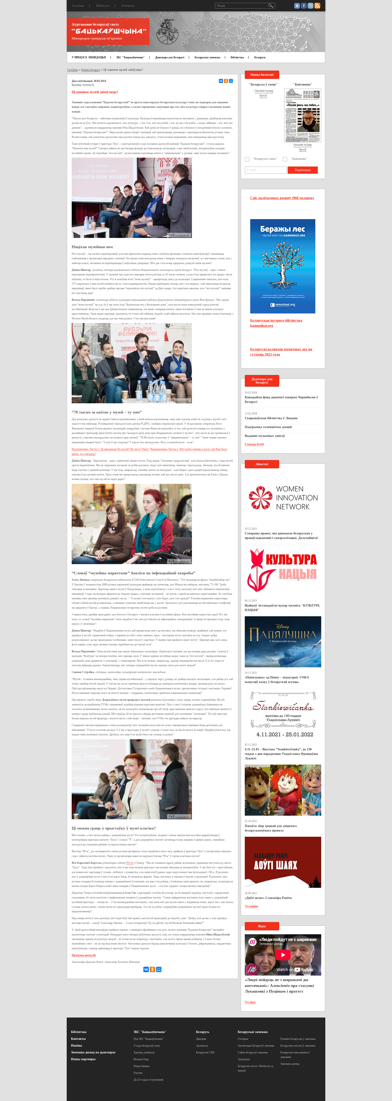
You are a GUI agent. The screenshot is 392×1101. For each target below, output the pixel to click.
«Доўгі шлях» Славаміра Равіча (268, 898)
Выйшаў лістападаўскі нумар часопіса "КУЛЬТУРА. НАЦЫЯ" (282, 608)
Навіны (76, 1045)
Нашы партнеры (83, 1059)
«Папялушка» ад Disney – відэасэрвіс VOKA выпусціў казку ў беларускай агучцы (277, 680)
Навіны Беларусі (90, 69)
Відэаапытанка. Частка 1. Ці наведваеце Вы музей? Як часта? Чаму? (111, 449)
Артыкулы (202, 1045)
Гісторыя (243, 1038)
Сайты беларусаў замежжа (253, 1052)
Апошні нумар (264, 90)
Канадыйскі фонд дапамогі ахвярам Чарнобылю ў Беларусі (281, 400)
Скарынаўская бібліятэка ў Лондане (271, 418)
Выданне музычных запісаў (265, 436)
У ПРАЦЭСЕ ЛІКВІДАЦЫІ (89, 57)
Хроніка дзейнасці (144, 1052)
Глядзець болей (254, 444)
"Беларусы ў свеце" (265, 158)
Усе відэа (250, 1002)
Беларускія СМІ (205, 1052)
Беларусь (260, 57)
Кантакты (128, 5)
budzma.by (88, 84)
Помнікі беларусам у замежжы (298, 1038)
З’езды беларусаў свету (147, 1045)
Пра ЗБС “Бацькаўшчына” (148, 1038)
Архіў (263, 95)
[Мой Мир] (231, 81)
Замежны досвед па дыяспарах (93, 1052)
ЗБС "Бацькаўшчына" (130, 57)
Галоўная (78, 5)
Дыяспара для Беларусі (169, 57)
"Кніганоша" (299, 158)
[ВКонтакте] (221, 81)
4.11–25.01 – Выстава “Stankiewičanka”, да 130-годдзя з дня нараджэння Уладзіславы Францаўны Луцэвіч (281, 754)
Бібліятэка (102, 5)
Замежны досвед (289, 1063)
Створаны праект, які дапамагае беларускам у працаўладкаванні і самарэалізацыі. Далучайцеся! (281, 536)
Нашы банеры (141, 1066)
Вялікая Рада (141, 1059)
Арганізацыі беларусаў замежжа (256, 1045)
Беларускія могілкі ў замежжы (297, 1045)
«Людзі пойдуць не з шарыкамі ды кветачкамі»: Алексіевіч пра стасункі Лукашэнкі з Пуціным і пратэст (279, 985)
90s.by (129, 862)
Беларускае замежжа (207, 57)
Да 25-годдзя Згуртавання (148, 1079)
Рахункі (138, 1072)
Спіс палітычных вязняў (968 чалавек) (282, 198)
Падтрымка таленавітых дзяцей (268, 427)
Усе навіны (251, 906)
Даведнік (201, 1038)
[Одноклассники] (226, 81)
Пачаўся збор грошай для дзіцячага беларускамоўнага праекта (271, 828)
